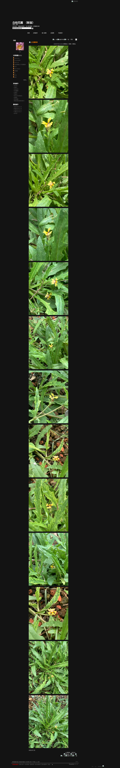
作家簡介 (60, 33)
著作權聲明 (37, 764)
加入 (96, 766)
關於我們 (21, 764)
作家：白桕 (15, 24)
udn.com (76, 764)
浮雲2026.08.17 (18, 111)
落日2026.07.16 (18, 106)
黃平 (15, 77)
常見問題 (27, 764)
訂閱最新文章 (36, 26)
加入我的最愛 (29, 26)
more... (25, 80)
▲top (77, 761)
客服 (49, 764)
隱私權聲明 (44, 764)
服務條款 (32, 764)
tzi (15, 73)
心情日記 (73, 752)
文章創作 (35, 33)
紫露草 (15, 97)
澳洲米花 (16, 89)
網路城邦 (75, 1)
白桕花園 (17, 22)
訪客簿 (52, 33)
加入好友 (15, 26)
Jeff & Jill (16, 62)
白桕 (20, 52)
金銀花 (15, 92)
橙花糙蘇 (16, 99)
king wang (16, 58)
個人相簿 (44, 33)
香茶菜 (15, 85)
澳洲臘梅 (16, 90)
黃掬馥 (16, 71)
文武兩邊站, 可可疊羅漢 (20, 64)
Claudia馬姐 (17, 60)
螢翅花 (15, 94)
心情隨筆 (68, 752)
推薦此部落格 (21, 26)
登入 (93, 766)
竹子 (15, 66)
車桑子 (15, 87)
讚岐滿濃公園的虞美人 (19, 100)
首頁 (28, 33)
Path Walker (17, 68)
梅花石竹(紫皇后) (18, 95)
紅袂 (15, 75)
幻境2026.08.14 (18, 110)
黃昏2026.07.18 (18, 108)
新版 (29, 22)
